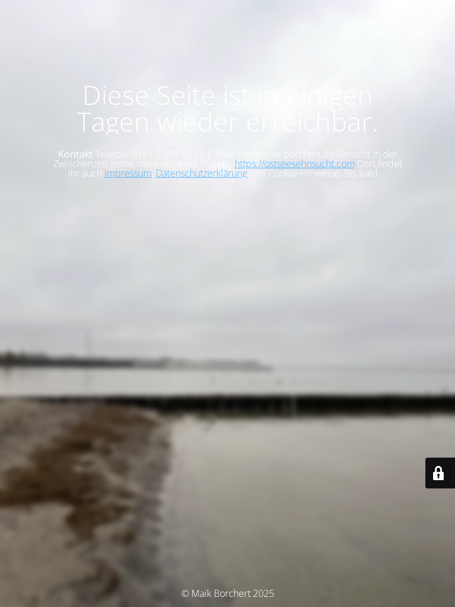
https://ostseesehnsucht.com (295, 163)
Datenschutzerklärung (201, 173)
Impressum (128, 173)
